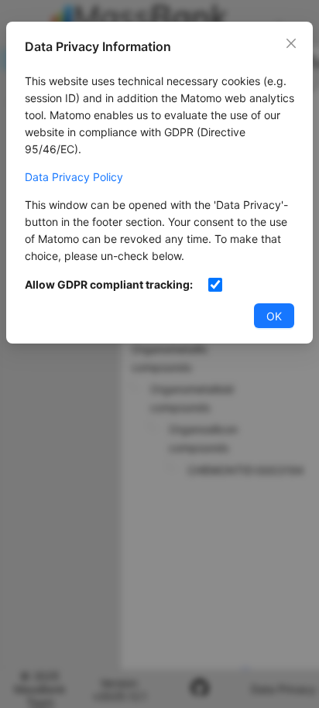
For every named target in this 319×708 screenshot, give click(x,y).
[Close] (291, 43)
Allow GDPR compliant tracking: (109, 284)
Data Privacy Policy (74, 176)
